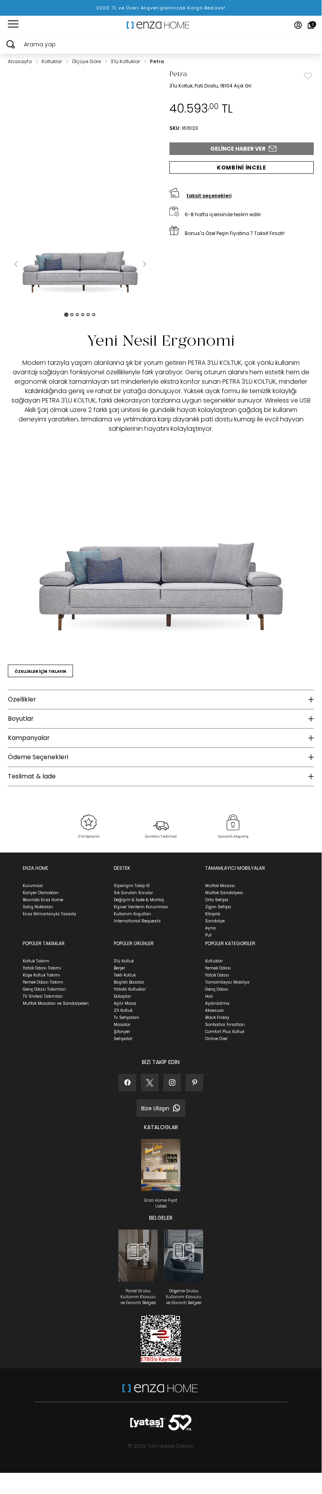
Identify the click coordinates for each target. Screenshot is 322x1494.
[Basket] (311, 25)
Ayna (210, 928)
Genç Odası (216, 989)
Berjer (119, 968)
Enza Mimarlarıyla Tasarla (49, 914)
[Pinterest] (194, 1082)
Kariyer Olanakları (41, 893)
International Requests (137, 921)
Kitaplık (212, 914)
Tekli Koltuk (125, 975)
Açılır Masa (125, 1003)
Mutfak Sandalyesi (224, 893)
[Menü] (13, 25)
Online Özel (216, 1039)
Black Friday (217, 1017)
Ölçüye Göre (87, 61)
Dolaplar (122, 996)
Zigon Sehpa (218, 907)
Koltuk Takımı (36, 961)
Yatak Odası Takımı (42, 968)
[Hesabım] (298, 25)
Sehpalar (123, 1039)
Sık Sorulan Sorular (133, 893)
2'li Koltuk (123, 1010)
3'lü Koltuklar (126, 61)
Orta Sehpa (216, 900)
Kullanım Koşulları (132, 914)
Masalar (122, 1025)
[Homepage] (160, 25)
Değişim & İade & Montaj (139, 900)
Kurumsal (33, 886)
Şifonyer (122, 1032)
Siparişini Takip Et (132, 886)
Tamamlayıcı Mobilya (227, 982)
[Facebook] (127, 1082)
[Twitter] (149, 1082)
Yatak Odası (217, 975)
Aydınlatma (217, 1003)
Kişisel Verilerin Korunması (141, 907)
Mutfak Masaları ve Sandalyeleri (56, 1003)
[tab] (66, 314)
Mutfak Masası (220, 886)
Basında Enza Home (43, 900)
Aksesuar (214, 1010)
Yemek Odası (218, 968)
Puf (208, 935)
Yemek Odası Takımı (43, 982)
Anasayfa (20, 61)
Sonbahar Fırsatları (225, 1025)
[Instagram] (172, 1082)
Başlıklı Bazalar (129, 982)
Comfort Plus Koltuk (224, 1032)
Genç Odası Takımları (44, 989)
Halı (209, 996)
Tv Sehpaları (126, 1017)
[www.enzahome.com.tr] (160, 1392)
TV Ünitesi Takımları (43, 996)
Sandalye (215, 921)
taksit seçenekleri (208, 195)
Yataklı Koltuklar (130, 989)
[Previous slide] (16, 264)
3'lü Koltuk (124, 961)
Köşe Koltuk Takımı (41, 975)
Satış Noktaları (38, 907)
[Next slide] (144, 264)
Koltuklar (52, 61)
